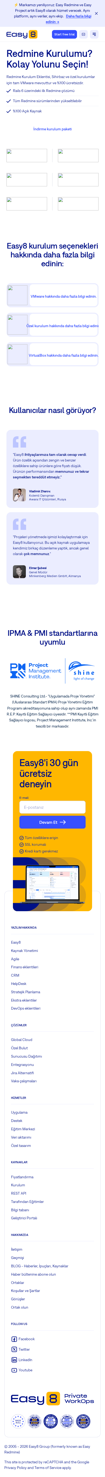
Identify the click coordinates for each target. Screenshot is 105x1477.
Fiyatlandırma (22, 1177)
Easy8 (16, 942)
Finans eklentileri (24, 967)
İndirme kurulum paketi (52, 129)
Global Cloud (21, 1039)
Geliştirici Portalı (24, 1218)
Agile (15, 959)
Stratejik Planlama (25, 992)
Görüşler (18, 1299)
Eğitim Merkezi (23, 1129)
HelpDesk (18, 983)
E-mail (24, 798)
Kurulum (18, 1185)
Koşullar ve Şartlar (25, 1290)
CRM (15, 975)
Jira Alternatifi (22, 1073)
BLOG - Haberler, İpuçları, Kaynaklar (39, 1266)
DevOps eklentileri (25, 1008)
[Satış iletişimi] (83, 34)
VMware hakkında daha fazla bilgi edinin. (63, 296)
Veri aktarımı (21, 1137)
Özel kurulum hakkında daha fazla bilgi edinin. (63, 326)
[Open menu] (94, 34)
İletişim (16, 1249)
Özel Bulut (19, 1048)
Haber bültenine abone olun (33, 1274)
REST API (18, 1193)
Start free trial (64, 34)
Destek (16, 1120)
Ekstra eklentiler (24, 1000)
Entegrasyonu (22, 1064)
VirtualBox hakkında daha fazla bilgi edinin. (63, 355)
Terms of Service (47, 1467)
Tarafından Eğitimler (27, 1201)
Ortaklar (17, 1282)
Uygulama (19, 1112)
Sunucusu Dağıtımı (26, 1056)
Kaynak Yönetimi (24, 950)
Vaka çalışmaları (24, 1081)
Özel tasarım (21, 1145)
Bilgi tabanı (20, 1210)
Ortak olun (19, 1307)
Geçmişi (17, 1258)
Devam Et (48, 822)
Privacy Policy (15, 1467)
